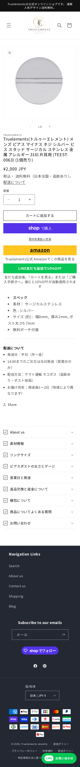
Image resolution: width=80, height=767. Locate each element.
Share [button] (12, 404)
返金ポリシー (61, 744)
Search (14, 566)
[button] (9, 25)
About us (16, 576)
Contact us (17, 586)
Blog (12, 606)
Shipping (16, 596)
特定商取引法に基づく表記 (33, 757)
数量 (6, 191)
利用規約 (47, 750)
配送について (14, 182)
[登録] (63, 634)
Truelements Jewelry (34, 744)
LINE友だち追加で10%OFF (40, 268)
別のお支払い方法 (40, 239)
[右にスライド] (50, 126)
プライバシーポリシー (25, 750)
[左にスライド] (30, 126)
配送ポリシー (66, 750)
